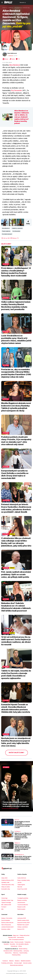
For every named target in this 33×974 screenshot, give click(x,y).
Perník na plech (21, 909)
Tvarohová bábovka (22, 904)
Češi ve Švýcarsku (6, 924)
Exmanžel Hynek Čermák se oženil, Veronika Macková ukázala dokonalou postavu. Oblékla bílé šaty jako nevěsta (15, 708)
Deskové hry (8, 953)
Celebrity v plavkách (17, 228)
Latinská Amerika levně (7, 927)
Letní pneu (26, 950)
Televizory (15, 953)
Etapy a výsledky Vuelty (23, 880)
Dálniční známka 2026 (23, 920)
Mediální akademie (25, 960)
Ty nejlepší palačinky (22, 898)
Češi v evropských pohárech (16, 939)
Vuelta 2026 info (21, 878)
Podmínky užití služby (7, 963)
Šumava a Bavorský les (7, 922)
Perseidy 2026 (12, 937)
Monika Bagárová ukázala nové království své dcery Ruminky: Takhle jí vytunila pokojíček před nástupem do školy (16, 407)
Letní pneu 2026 (21, 918)
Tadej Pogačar (21, 884)
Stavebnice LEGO (8, 950)
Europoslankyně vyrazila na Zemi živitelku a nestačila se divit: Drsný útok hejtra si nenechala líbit (14, 474)
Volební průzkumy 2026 (7, 880)
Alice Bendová (14, 65)
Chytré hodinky (23, 953)
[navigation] (2, 2)
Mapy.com (16, 935)
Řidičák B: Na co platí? (23, 924)
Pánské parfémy (16, 955)
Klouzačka (12, 944)
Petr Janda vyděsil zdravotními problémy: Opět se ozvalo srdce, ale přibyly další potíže (16, 574)
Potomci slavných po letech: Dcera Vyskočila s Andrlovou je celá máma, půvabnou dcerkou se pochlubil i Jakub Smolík (16, 508)
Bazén (12, 942)
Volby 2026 (4, 878)
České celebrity (6, 231)
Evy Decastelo (16, 90)
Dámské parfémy (17, 950)
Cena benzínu (20, 937)
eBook (6, 59)
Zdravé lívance (21, 902)
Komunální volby (5, 889)
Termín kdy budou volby (7, 884)
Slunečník (6, 944)
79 (19, 59)
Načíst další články (16, 752)
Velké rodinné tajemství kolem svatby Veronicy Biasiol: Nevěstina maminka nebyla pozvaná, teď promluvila (15, 306)
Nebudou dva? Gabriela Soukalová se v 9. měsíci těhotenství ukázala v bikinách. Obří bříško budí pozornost (16, 607)
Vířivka (20, 946)
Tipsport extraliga (6, 902)
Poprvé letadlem (5, 920)
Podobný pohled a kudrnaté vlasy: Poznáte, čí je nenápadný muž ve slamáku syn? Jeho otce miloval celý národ (16, 441)
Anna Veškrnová (12, 53)
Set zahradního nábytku (22, 944)
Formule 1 (3, 907)
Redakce (17, 960)
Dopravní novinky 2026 (23, 922)
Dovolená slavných (7, 234)
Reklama (11, 960)
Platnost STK (20, 929)
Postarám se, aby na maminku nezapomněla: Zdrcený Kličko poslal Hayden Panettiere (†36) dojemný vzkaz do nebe (16, 373)
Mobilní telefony (23, 948)
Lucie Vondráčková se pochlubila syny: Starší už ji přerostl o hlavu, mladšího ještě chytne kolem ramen (16, 339)
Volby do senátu (5, 886)
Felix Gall (19, 886)
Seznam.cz (23, 2)
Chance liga (4, 898)
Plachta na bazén (19, 942)
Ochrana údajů (18, 963)
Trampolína (27, 942)
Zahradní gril (14, 946)
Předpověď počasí (24, 935)
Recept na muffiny (22, 900)
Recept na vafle (21, 907)
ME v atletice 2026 (6, 904)
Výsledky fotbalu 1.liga (7, 900)
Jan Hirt (19, 882)
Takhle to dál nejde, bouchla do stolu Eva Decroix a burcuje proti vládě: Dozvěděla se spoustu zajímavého (16, 674)
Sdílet (13, 59)
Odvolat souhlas (27, 963)
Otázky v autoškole (22, 927)
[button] (16, 40)
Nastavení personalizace (16, 965)
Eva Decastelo (16, 231)
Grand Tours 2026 (22, 889)
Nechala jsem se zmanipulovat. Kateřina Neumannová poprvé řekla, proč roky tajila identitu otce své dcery (16, 742)
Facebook (5, 960)
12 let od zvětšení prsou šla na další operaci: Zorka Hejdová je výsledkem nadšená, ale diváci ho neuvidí (16, 641)
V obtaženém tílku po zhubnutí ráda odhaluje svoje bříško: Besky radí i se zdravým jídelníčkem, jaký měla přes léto (16, 542)
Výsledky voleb (5, 882)
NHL (2, 909)
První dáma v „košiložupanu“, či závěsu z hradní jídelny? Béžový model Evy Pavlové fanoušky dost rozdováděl (16, 272)
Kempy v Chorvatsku (6, 918)
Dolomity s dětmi (5, 929)
